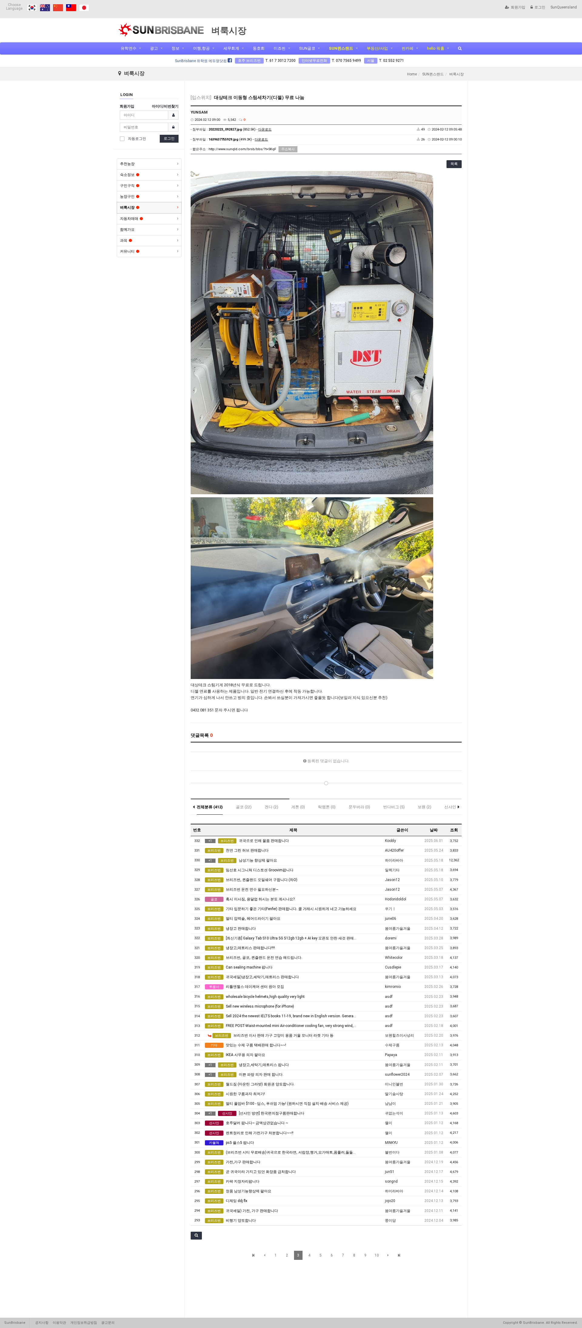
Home (412, 74)
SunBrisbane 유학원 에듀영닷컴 (201, 61)
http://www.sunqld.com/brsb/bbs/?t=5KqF (242, 149)
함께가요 (127, 229)
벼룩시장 (127, 207)
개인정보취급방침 (83, 1323)
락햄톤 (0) (327, 807)
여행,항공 (201, 48)
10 (377, 1255)
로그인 (539, 7)
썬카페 (407, 48)
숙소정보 (127, 175)
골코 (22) (244, 807)
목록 (454, 164)
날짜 (434, 830)
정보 (175, 48)
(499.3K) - (238, 139)
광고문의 (108, 1323)
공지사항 (41, 1323)
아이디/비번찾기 (165, 106)
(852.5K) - (240, 129)
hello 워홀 (435, 48)
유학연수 (128, 48)
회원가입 (518, 7)
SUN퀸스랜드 (341, 48)
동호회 (259, 48)
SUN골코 (307, 48)
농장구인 (127, 196)
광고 (154, 48)
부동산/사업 (377, 48)
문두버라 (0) (359, 807)
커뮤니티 (127, 251)
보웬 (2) (424, 807)
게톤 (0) (298, 807)
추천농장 (127, 164)
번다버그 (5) (394, 807)
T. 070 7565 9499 (346, 60)
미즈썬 (280, 48)
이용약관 (59, 1323)
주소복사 (288, 149)
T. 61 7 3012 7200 (280, 60)
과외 (123, 240)
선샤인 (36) (454, 807)
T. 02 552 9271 (391, 60)
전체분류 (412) (210, 807)
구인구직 (127, 186)
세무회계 (231, 48)
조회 (454, 830)
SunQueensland (563, 7)
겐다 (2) (271, 807)
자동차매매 (129, 219)
